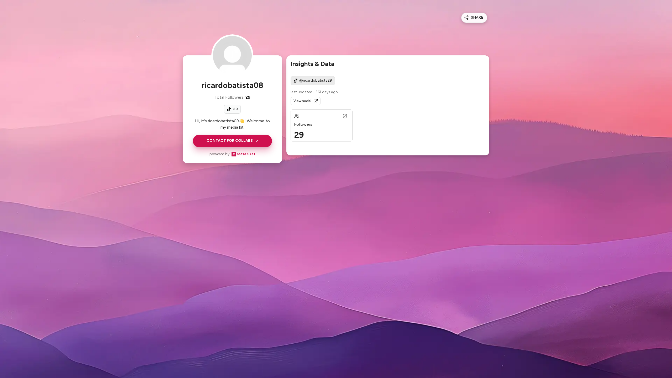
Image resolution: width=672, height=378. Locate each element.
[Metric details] (345, 116)
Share (477, 17)
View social (302, 101)
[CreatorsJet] (243, 154)
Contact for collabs (230, 140)
